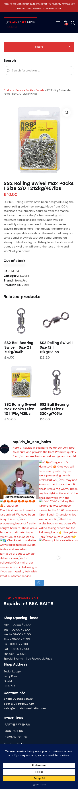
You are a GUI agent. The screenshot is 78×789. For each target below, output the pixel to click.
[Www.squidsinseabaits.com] (58, 557)
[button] (58, 23)
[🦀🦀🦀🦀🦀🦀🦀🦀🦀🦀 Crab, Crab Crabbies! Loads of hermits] (19, 518)
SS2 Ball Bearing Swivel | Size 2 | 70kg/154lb (18, 347)
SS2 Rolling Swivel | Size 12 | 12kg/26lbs (56, 347)
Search (7, 70)
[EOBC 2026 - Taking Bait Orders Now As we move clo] (58, 518)
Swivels (25, 276)
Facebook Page (42, 658)
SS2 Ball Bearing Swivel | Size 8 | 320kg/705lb (54, 409)
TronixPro (21, 280)
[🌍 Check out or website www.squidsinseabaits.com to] (19, 557)
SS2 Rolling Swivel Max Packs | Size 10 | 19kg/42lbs (20, 409)
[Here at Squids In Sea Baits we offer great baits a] (19, 479)
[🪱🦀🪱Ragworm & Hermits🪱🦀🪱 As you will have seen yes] (58, 479)
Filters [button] (39, 46)
